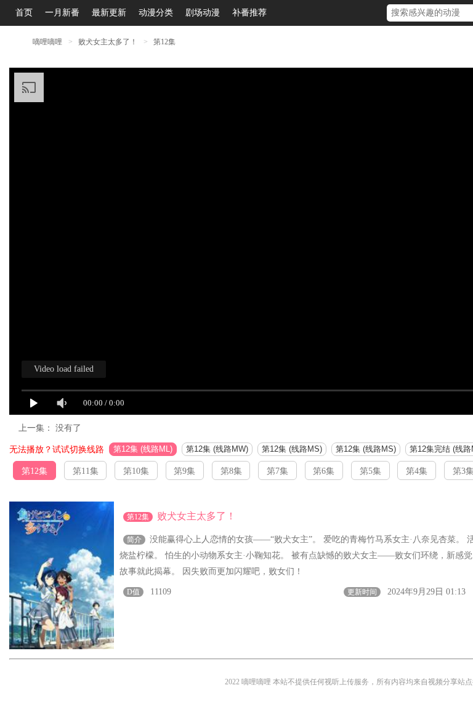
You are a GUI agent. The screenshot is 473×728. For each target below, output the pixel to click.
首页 (24, 12)
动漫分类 (156, 12)
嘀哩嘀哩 (47, 42)
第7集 (277, 471)
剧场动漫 (202, 12)
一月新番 (62, 12)
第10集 (136, 471)
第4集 (416, 471)
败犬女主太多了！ (108, 42)
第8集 (231, 471)
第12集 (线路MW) (217, 449)
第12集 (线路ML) (142, 449)
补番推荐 (249, 12)
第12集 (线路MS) (292, 449)
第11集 (86, 471)
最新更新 (109, 12)
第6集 (323, 471)
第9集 (184, 471)
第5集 (370, 471)
